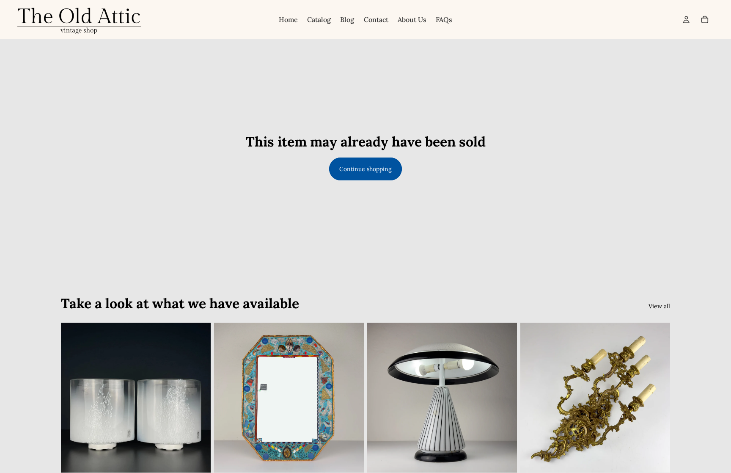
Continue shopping (365, 169)
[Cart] (704, 19)
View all (659, 306)
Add (204, 459)
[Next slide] (351, 397)
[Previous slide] (226, 397)
